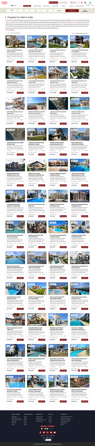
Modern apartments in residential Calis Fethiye (77, 143)
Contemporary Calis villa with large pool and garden (79, 50)
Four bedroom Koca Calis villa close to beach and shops (35, 50)
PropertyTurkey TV (64, 422)
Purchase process (39, 418)
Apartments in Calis (72, 22)
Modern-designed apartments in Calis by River (36, 359)
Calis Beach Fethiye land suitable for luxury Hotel (15, 143)
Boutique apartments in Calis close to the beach (35, 236)
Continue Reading (9, 30)
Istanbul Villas (14, 421)
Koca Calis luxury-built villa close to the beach (58, 50)
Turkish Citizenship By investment (67, 416)
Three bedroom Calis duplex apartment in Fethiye (14, 390)
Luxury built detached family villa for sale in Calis (36, 81)
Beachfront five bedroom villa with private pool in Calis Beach (36, 112)
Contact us (71, 5)
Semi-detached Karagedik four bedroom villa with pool (15, 359)
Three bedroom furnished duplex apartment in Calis (78, 174)
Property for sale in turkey (65, 418)
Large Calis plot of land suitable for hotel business (58, 112)
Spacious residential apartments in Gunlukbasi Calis (79, 205)
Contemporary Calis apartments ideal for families (79, 266)
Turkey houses (14, 416)
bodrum (50, 422)
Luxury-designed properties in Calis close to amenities (36, 266)
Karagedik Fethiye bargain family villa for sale (14, 297)
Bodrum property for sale (16, 418)
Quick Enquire (20, 61)
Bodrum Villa (14, 422)
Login (92, 5)
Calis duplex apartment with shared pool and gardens (57, 266)
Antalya (25, 421)
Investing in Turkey (39, 416)
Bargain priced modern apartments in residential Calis (36, 174)
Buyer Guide (55, 5)
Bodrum (25, 418)
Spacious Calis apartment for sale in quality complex (57, 297)
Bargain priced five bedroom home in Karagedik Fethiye (57, 390)
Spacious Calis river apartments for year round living (15, 236)
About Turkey (46, 5)
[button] (12, 10)
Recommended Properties (80, 33)
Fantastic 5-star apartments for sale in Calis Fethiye (36, 297)
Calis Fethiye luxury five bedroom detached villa (15, 112)
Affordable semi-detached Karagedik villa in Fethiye (56, 328)
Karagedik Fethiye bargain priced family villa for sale (35, 328)
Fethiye (25, 419)
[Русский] (43, 435)
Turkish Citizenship (37, 5)
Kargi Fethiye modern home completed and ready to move (57, 359)
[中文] (46, 435)
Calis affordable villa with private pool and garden (34, 390)
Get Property (85, 10)
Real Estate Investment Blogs (66, 419)
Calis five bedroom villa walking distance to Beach (14, 50)
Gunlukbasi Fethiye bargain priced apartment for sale (57, 143)
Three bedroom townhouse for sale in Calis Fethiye (79, 359)
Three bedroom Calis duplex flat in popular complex (58, 236)
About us (63, 5)
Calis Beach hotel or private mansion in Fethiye (78, 112)
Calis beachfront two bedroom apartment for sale (79, 297)
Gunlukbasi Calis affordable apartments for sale (57, 205)
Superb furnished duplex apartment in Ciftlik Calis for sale (15, 266)
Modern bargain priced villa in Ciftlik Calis (14, 328)
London (50, 418)
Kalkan (25, 422)
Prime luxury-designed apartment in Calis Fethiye (78, 328)
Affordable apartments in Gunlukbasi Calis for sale (13, 174)
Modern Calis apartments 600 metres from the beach (79, 390)
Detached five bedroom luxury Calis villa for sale (57, 81)
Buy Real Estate (27, 5)
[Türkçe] (48, 435)
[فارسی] (47, 435)
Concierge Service (39, 421)
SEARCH (72, 10)
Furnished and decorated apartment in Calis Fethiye (13, 205)
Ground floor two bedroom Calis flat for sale (36, 205)
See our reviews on (47, 437)
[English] (41, 435)
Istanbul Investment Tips (65, 421)
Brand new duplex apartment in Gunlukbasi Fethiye (58, 174)
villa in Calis (8, 22)
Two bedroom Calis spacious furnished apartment (78, 236)
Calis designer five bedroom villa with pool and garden (14, 81)
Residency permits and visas (41, 419)
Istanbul (25, 416)
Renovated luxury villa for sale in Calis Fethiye (79, 81)
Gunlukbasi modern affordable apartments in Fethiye (36, 143)
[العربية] (44, 435)
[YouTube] (82, 2)
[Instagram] (79, 2)
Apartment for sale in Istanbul (17, 419)
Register (88, 5)
